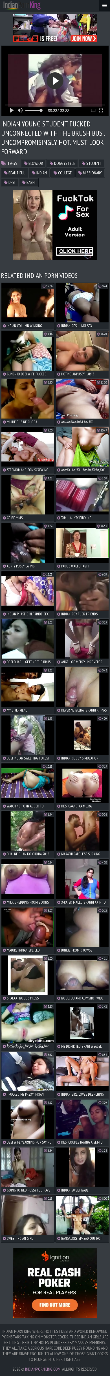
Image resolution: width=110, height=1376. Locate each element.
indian (41, 173)
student (93, 163)
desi (11, 182)
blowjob (35, 163)
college (64, 173)
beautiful (16, 173)
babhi (31, 182)
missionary (92, 173)
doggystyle (64, 163)
